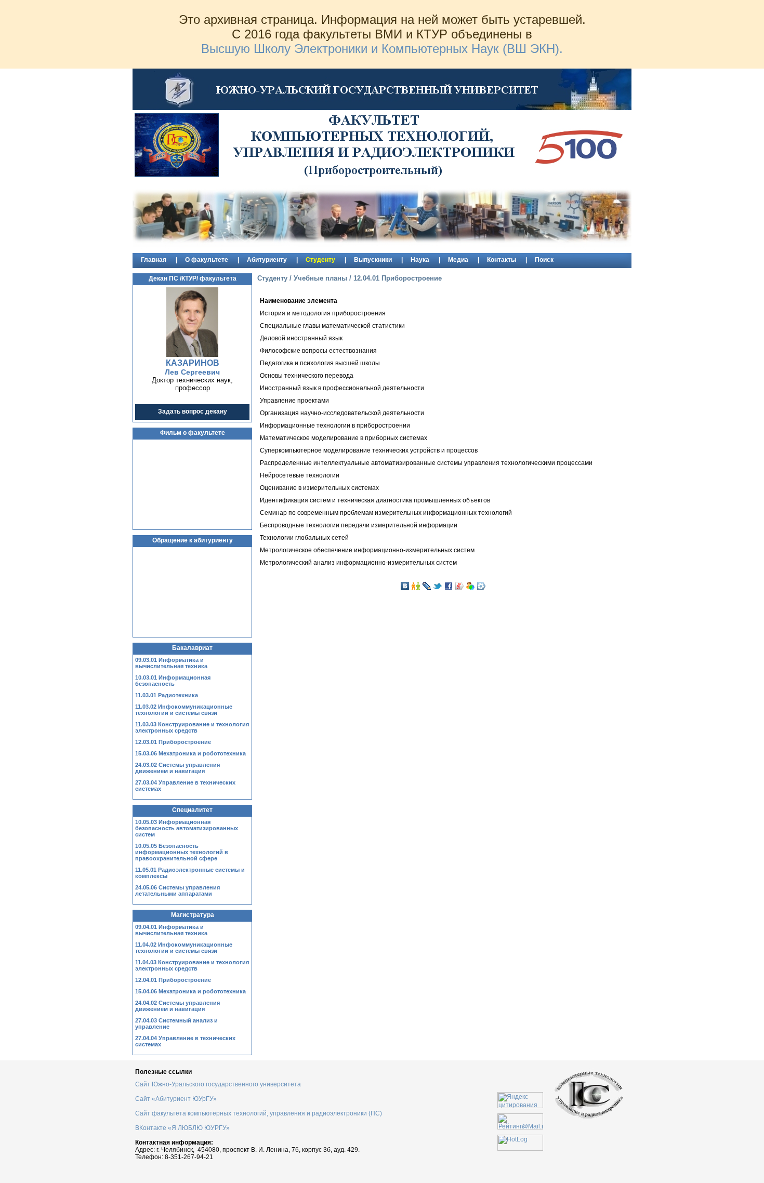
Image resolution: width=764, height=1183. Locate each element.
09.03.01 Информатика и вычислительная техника (171, 663)
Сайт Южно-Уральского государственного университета (218, 1084)
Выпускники (373, 259)
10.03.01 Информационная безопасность (172, 680)
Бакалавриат (192, 648)
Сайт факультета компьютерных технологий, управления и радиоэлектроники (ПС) (258, 1113)
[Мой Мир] (470, 586)
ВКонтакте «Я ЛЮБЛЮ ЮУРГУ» (182, 1128)
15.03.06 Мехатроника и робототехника (190, 753)
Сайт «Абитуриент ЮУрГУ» (176, 1098)
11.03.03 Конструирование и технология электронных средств (192, 727)
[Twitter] (437, 586)
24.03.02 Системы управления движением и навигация (177, 768)
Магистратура (192, 915)
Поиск (544, 259)
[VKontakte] (405, 586)
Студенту (320, 259)
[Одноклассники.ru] (416, 586)
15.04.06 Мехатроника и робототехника (190, 991)
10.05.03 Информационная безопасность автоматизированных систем (186, 828)
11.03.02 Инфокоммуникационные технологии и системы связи (183, 709)
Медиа (458, 259)
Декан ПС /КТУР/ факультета (192, 278)
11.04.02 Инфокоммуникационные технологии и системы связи (183, 947)
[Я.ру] (459, 586)
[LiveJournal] (427, 586)
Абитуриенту (267, 259)
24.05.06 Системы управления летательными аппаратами (177, 890)
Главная (153, 259)
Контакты (501, 259)
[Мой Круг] (481, 586)
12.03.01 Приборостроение (173, 742)
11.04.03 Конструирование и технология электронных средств (192, 965)
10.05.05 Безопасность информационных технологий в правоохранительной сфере (181, 852)
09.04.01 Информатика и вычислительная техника (171, 930)
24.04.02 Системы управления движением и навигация (177, 1006)
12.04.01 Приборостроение (173, 980)
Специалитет (192, 810)
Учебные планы (320, 278)
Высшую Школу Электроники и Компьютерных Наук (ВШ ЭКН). (382, 49)
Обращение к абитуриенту (192, 540)
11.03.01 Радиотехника (166, 695)
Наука (420, 259)
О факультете (206, 259)
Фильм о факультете (192, 432)
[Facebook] (448, 586)
